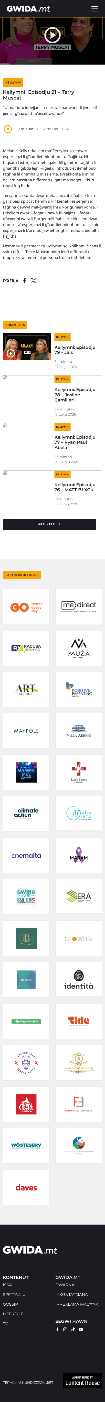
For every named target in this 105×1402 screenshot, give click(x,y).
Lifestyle (13, 1314)
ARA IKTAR (46, 524)
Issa (7, 1285)
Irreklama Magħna (76, 1304)
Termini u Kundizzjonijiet (28, 1382)
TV (5, 1323)
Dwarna (64, 1285)
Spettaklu (14, 1294)
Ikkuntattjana (71, 1294)
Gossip (10, 1304)
